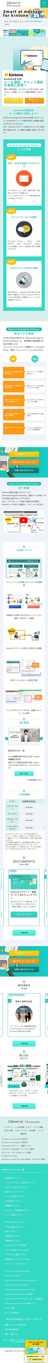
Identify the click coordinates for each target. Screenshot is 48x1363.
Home (7, 21)
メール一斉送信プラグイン (15, 1196)
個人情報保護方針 (12, 1329)
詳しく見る (24, 773)
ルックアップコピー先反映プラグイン (19, 1182)
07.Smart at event (9, 1156)
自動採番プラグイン (13, 1240)
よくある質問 (19, 1127)
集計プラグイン (11, 1231)
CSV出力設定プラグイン (14, 1227)
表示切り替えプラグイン (14, 1222)
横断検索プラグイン (13, 1205)
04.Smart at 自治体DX (11, 1149)
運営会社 (23, 1134)
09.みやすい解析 (39, 1159)
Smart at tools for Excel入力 (16, 1285)
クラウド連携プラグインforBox (17, 1250)
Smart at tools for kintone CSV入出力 (20, 1289)
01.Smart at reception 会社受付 (15, 1139)
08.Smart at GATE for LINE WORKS (16, 1159)
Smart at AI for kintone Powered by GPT (21, 1280)
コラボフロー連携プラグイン (16, 1254)
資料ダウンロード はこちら (34, 100)
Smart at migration (13, 1275)
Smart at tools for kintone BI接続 (18, 1294)
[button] (41, 738)
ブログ (17, 1130)
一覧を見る (24, 932)
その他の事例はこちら (34, 780)
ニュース (40, 1130)
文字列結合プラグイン (13, 1201)
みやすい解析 (10, 1308)
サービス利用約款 (12, 1312)
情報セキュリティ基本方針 (15, 1325)
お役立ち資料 (8, 1130)
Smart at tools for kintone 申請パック (20, 1303)
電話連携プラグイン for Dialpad (17, 1259)
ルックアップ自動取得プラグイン (18, 1210)
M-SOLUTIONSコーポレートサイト (24, 1319)
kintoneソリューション (19, 21)
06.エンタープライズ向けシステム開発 (16, 1152)
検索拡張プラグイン (13, 1178)
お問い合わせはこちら (24, 470)
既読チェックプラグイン (14, 1191)
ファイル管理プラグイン (14, 1215)
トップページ (8, 1127)
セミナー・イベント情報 (34, 1127)
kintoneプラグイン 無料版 (15, 1245)
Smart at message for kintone (17, 1271)
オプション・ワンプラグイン (16, 1263)
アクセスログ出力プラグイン (16, 1187)
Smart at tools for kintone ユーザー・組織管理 (24, 1298)
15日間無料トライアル (14, 100)
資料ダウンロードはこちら (24, 462)
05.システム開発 (27, 1149)
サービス (24, 1130)
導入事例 (32, 1130)
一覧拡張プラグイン (13, 1236)
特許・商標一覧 (11, 1334)
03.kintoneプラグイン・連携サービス (16, 1146)
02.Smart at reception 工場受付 (15, 1142)
